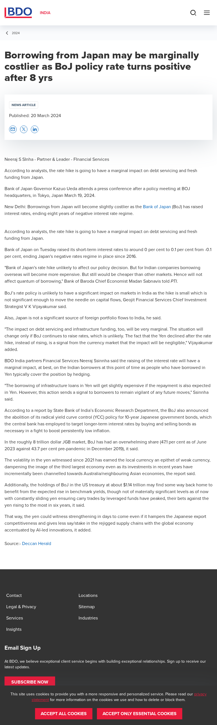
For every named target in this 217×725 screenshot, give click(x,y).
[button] (13, 129)
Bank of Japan (157, 206)
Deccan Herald (36, 543)
